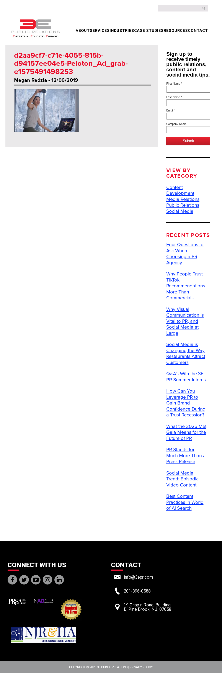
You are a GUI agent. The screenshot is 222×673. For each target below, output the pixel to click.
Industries (122, 30)
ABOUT (83, 30)
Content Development (180, 190)
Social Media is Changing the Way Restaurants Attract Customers (185, 353)
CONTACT (198, 30)
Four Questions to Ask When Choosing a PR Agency (185, 253)
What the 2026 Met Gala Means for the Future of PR (186, 432)
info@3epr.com (138, 577)
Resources (176, 30)
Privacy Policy (141, 667)
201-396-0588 (137, 591)
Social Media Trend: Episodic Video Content (182, 479)
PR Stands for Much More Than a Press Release (186, 455)
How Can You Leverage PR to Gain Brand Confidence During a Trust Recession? (186, 403)
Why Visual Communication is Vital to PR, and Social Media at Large (185, 321)
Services (100, 30)
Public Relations (182, 205)
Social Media (179, 211)
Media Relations (182, 199)
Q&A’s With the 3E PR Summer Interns (186, 377)
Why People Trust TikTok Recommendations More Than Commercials (185, 286)
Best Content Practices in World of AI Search (185, 502)
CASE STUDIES (149, 30)
